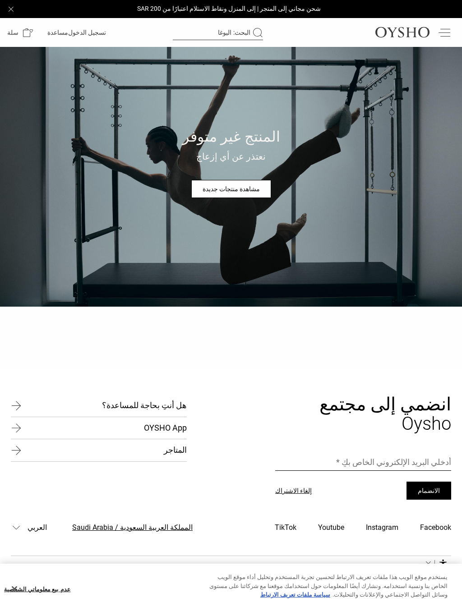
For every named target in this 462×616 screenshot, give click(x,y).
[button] (20, 32)
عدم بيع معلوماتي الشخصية (37, 589)
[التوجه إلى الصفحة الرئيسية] (402, 32)
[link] (88, 32)
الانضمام (429, 490)
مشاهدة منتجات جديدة (231, 189)
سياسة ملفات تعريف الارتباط (295, 594)
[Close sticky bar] (11, 9)
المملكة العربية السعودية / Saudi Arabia (132, 527)
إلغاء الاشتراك (293, 490)
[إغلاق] (14, 589)
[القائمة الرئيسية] (444, 32)
